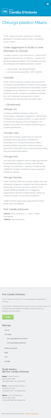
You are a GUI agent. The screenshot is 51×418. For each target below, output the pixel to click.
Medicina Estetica (11, 348)
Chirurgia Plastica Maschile (16, 343)
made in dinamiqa (31, 414)
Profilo (7, 317)
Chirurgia (8, 334)
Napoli (4, 376)
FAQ (6, 357)
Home (7, 330)
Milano (4, 395)
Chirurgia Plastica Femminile (17, 338)
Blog (6, 352)
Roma (4, 386)
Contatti (7, 361)
